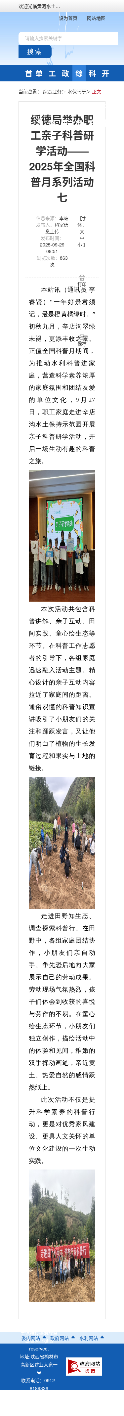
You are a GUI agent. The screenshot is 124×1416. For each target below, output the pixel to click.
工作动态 (52, 74)
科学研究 (92, 74)
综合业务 (79, 74)
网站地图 (96, 18)
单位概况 (39, 74)
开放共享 (105, 74)
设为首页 (68, 18)
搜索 (35, 51)
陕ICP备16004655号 (40, 1412)
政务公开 (65, 74)
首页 (28, 74)
